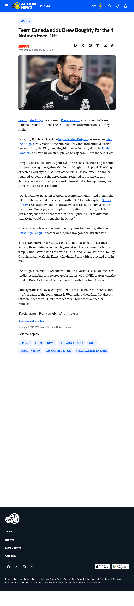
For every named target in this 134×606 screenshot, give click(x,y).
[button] (6, 5)
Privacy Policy (11, 579)
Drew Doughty (70, 120)
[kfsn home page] (12, 518)
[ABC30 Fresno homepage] (24, 5)
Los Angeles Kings (30, 120)
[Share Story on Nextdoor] (97, 45)
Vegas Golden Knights (73, 139)
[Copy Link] (113, 45)
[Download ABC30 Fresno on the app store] (102, 566)
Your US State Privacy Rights (76, 579)
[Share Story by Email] (105, 45)
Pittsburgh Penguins (32, 233)
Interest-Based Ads (113, 579)
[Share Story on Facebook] (75, 45)
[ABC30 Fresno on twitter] (16, 567)
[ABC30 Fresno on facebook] (8, 567)
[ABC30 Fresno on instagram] (24, 567)
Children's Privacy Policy (51, 579)
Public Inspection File (14, 582)
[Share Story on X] (82, 45)
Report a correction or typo (31, 321)
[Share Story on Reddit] (90, 45)
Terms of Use (97, 579)
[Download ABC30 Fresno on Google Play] (120, 566)
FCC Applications (33, 582)
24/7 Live (44, 5)
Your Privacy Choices (29, 579)
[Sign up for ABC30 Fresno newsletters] (32, 567)
